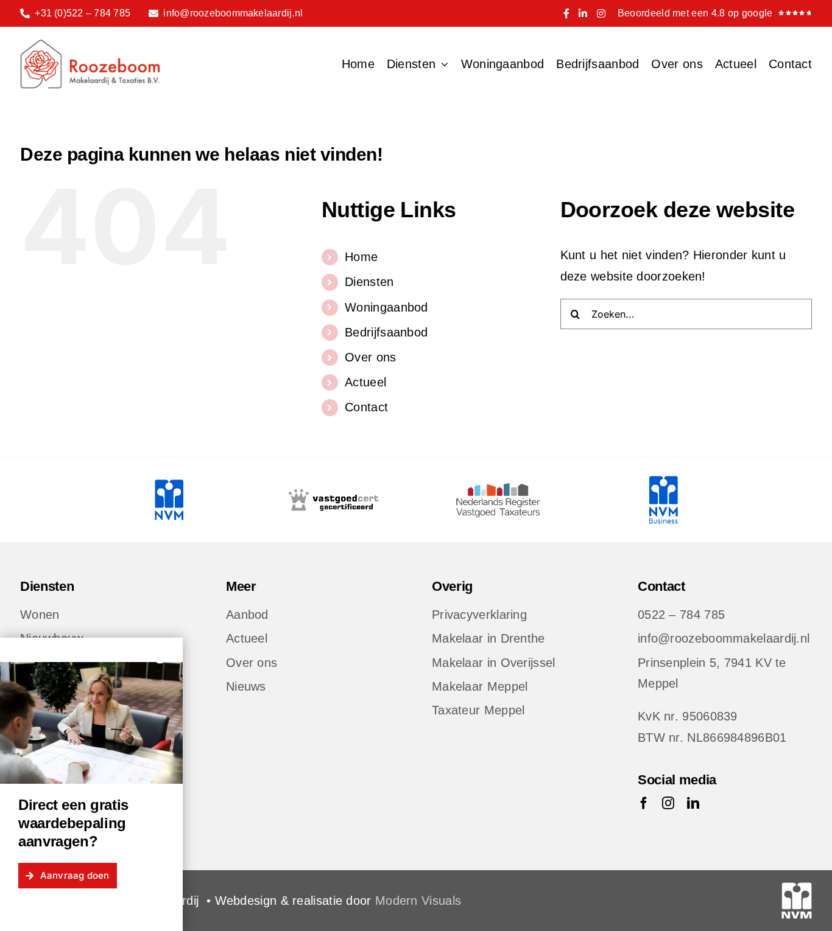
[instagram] (668, 803)
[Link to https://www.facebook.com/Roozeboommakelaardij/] (566, 13)
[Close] (160, 657)
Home (361, 256)
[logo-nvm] (168, 482)
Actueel (365, 382)
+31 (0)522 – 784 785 (82, 13)
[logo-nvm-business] (662, 482)
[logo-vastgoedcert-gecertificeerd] (333, 482)
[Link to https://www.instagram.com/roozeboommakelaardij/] (601, 13)
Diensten (369, 281)
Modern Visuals (418, 900)
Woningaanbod (386, 307)
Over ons (370, 357)
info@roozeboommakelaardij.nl (233, 13)
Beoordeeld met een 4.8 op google (695, 13)
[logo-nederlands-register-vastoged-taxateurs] (498, 482)
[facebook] (644, 803)
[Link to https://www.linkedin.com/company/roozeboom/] (583, 13)
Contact (366, 407)
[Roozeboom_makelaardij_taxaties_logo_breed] (90, 45)
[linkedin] (693, 803)
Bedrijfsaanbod (386, 332)
